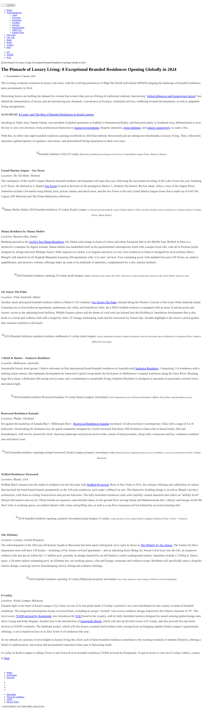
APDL (10, 699)
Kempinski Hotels (91, 621)
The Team (11, 35)
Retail (9, 42)
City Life (11, 37)
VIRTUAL (17, 30)
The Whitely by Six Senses (156, 545)
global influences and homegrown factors (171, 96)
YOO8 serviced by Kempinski (33, 616)
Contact (10, 45)
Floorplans (16, 20)
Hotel (9, 40)
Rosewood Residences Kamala (91, 423)
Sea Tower (51, 186)
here (6, 658)
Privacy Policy (13, 702)
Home (9, 10)
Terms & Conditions (15, 697)
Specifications (18, 27)
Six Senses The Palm (104, 302)
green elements (132, 127)
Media (9, 672)
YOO (78, 616)
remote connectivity (158, 127)
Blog (9, 47)
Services (15, 25)
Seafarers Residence (147, 368)
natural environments (86, 127)
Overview (16, 17)
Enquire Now (18, 32)
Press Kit (11, 677)
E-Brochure (12, 675)
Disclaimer (11, 694)
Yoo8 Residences (14, 12)
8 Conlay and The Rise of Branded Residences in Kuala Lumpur (56, 114)
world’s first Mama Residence (46, 241)
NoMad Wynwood (98, 484)
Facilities (16, 22)
